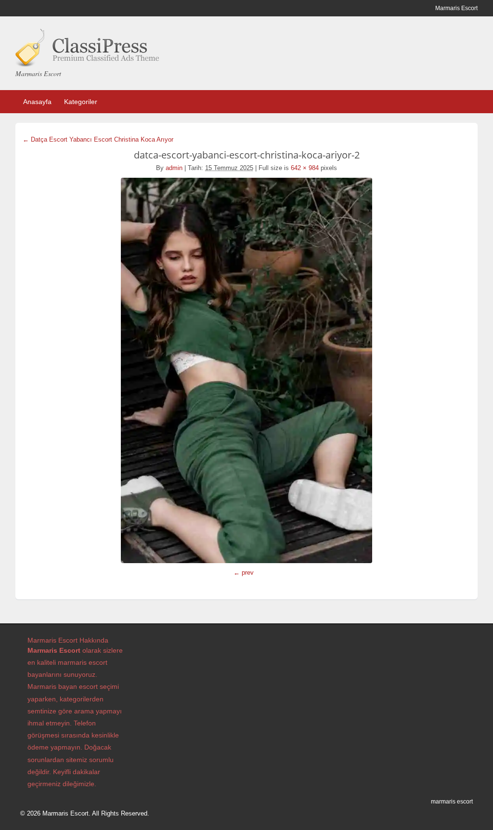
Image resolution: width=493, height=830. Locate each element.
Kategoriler (80, 101)
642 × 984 (305, 167)
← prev (244, 572)
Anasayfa (37, 101)
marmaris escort (452, 801)
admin (174, 167)
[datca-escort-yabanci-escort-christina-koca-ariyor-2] (246, 370)
